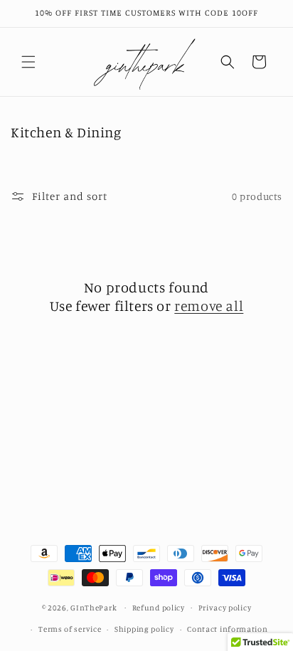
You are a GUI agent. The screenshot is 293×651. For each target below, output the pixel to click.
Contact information (227, 629)
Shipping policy (144, 629)
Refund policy (158, 608)
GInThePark (93, 607)
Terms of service (69, 629)
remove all (208, 305)
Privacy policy (225, 608)
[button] (28, 62)
